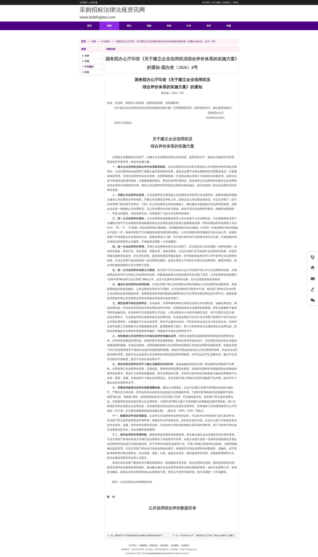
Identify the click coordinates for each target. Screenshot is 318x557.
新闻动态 (154, 545)
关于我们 (132, 545)
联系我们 (185, 545)
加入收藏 (216, 2)
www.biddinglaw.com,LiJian (159, 553)
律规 (94, 41)
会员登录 (83, 2)
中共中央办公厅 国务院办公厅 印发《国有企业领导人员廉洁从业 (209, 535)
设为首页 (206, 2)
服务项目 (164, 545)
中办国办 (105, 41)
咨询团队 (175, 545)
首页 (83, 41)
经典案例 (143, 545)
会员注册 (94, 2)
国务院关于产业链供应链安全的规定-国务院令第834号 (138, 535)
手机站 (235, 2)
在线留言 (226, 2)
